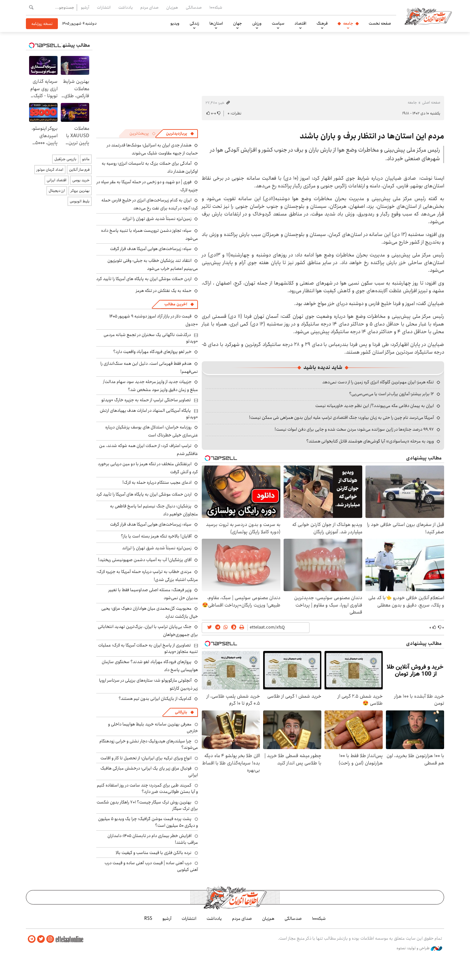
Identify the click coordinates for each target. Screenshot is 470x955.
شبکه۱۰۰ (215, 7)
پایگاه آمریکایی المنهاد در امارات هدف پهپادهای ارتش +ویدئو (149, 413)
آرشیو (85, 7)
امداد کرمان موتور (49, 170)
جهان (237, 23)
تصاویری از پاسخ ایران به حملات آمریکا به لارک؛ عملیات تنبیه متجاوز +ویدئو (148, 648)
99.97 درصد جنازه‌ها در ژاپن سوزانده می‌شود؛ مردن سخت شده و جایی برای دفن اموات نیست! (354, 429)
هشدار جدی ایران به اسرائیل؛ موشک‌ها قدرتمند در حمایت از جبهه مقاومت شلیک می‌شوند (152, 149)
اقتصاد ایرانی (57, 180)
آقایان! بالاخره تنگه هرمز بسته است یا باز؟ (156, 536)
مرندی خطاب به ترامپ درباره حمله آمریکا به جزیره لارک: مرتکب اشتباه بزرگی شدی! (147, 575)
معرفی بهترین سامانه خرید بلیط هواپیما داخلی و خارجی (153, 727)
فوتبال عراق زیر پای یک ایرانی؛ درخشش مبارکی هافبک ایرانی (149, 771)
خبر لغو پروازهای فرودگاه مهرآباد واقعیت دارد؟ (152, 351)
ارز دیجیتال (57, 191)
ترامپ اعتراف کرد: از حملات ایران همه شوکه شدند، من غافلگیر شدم (148, 449)
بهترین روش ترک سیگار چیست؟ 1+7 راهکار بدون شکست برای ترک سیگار (147, 805)
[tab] (180, 133)
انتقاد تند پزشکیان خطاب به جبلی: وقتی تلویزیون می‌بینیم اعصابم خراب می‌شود (152, 264)
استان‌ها (216, 23)
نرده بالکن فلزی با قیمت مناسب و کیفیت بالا (154, 852)
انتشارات (104, 7)
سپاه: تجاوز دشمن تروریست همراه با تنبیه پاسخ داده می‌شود (149, 234)
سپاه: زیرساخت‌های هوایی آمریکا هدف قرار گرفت (151, 248)
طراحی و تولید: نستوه (413, 948)
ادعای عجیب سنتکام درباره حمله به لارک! (157, 482)
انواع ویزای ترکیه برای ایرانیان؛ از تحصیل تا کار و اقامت (146, 758)
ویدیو (174, 23)
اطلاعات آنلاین (428, 16)
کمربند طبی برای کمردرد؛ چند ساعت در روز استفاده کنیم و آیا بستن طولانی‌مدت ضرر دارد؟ (147, 788)
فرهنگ (322, 23)
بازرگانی (181, 712)
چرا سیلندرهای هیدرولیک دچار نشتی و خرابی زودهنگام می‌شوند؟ (148, 744)
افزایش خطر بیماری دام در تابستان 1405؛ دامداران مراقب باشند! (152, 839)
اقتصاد (300, 23)
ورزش (257, 23)
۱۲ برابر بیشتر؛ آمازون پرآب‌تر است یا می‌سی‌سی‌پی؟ (391, 393)
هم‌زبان (172, 7)
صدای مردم (149, 7)
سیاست (278, 23)
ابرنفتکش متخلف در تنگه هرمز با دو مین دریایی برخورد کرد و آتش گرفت (148, 467)
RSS (148, 918)
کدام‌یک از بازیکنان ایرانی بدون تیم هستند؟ (155, 698)
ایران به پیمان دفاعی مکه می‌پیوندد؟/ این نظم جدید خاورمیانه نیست (374, 405)
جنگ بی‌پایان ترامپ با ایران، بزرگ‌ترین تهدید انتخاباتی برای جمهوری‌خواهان (148, 630)
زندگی (194, 23)
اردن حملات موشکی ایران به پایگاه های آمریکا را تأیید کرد (144, 278)
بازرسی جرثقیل (65, 159)
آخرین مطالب (175, 304)
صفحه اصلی (431, 102)
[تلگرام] (31, 939)
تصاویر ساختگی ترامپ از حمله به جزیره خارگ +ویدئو (146, 399)
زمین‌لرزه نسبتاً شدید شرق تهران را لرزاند (157, 218)
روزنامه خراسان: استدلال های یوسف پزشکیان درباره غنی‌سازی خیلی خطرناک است (151, 431)
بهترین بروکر (80, 191)
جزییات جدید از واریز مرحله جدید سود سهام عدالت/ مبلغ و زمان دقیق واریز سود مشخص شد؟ (150, 385)
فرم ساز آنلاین (79, 170)
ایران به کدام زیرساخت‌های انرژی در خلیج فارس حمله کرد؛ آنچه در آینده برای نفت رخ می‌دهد (149, 204)
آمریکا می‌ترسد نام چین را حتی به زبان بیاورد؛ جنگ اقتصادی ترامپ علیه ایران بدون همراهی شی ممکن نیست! (341, 417)
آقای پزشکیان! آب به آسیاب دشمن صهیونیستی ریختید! (145, 559)
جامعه (348, 23)
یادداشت (125, 7)
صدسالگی (194, 7)
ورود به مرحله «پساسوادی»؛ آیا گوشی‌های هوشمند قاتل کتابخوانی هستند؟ (370, 441)
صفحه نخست (380, 23)
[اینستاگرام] (50, 939)
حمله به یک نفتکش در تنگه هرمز (164, 290)
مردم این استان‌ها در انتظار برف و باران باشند (372, 136)
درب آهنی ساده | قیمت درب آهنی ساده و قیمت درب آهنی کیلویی (151, 866)
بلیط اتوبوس (80, 201)
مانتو (86, 159)
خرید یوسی (81, 180)
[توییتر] (41, 939)
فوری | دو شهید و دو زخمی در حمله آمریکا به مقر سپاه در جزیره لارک (147, 185)
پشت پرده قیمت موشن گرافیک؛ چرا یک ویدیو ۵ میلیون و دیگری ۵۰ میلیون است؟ (148, 822)
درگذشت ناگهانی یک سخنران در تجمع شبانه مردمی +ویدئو (151, 338)
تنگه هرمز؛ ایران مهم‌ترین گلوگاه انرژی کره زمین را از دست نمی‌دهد (378, 382)
